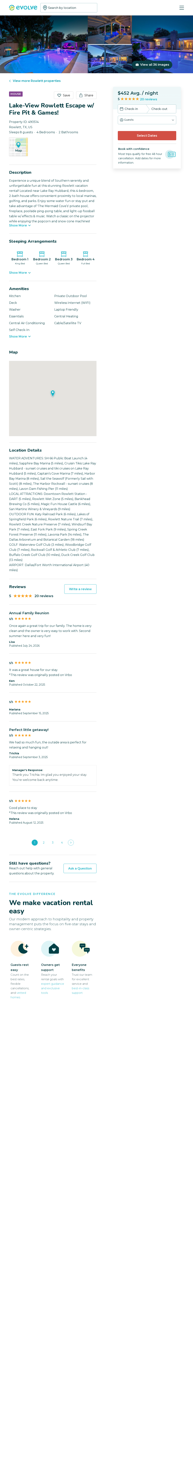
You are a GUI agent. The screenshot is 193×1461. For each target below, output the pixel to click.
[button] (147, 120)
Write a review (80, 589)
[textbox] (68, 7)
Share (88, 95)
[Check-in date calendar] (121, 109)
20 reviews (148, 99)
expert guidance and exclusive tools (52, 988)
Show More (18, 225)
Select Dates (147, 135)
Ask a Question (80, 868)
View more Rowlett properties (37, 81)
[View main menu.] (181, 7)
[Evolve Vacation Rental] (23, 8)
